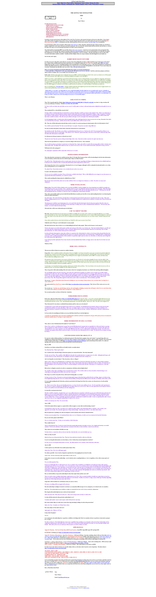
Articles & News (56, 4)
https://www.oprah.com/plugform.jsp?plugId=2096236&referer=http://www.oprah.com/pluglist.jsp (67, 69)
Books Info (93, 3)
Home (58, 3)
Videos (87, 3)
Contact (101, 4)
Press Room (95, 4)
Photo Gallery (70, 3)
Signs (83, 3)
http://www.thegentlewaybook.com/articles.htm (55, 548)
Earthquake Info (71, 4)
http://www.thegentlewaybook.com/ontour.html (69, 532)
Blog (98, 3)
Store (86, 4)
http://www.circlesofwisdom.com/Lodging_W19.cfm (76, 543)
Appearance (78, 3)
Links (90, 4)
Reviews (63, 4)
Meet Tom (63, 3)
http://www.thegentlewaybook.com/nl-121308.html (74, 340)
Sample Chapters (79, 4)
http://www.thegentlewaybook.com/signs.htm (79, 284)
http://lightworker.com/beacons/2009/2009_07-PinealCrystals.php (78, 102)
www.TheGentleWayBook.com (81, 561)
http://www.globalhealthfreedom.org (70, 298)
